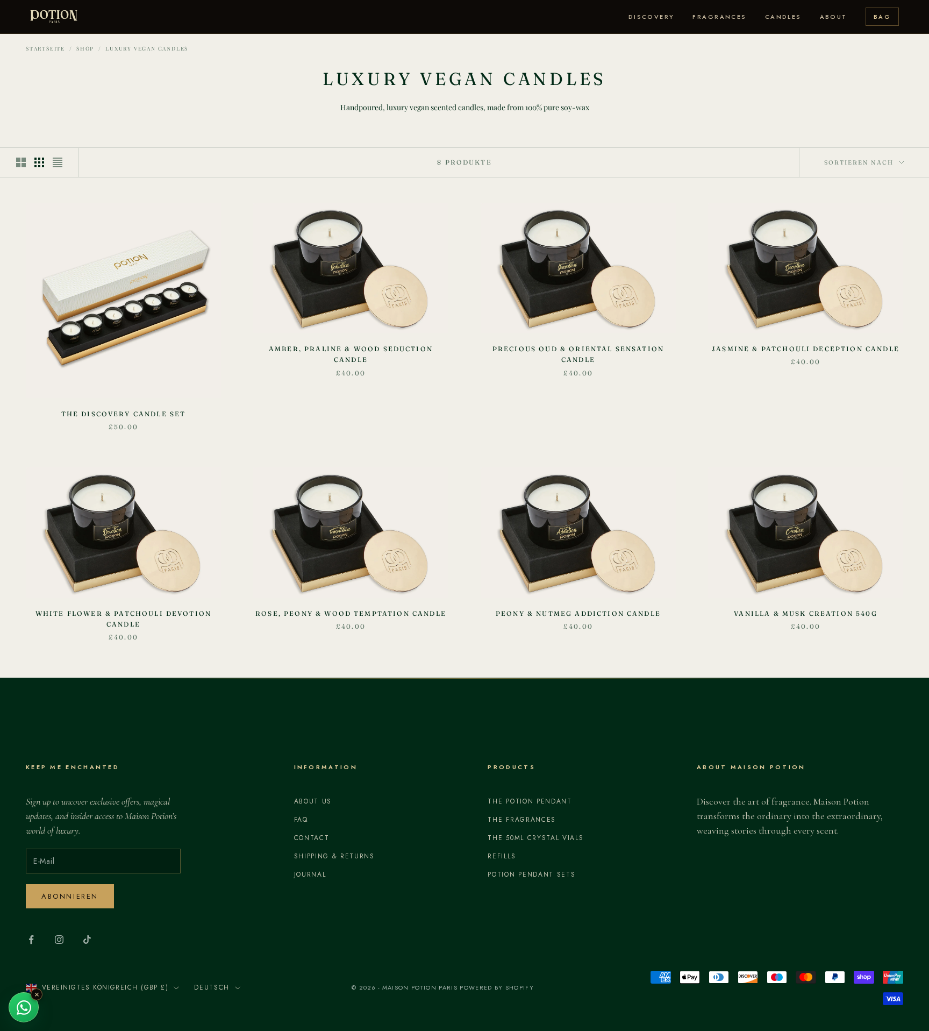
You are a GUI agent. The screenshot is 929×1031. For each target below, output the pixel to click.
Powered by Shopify (497, 987)
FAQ (301, 819)
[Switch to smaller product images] (39, 162)
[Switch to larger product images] (21, 162)
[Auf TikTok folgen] (87, 939)
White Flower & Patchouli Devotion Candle (123, 618)
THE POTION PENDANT (529, 801)
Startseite (45, 48)
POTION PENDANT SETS (531, 874)
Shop (85, 48)
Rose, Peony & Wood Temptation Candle (350, 613)
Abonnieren (69, 896)
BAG (882, 16)
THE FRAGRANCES (522, 819)
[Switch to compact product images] (57, 162)
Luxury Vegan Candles (146, 48)
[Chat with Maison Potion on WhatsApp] (24, 1007)
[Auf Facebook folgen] (31, 939)
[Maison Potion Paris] (53, 16)
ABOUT (833, 16)
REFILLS (502, 856)
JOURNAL (310, 874)
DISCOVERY (651, 16)
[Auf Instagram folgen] (59, 939)
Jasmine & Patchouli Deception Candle (805, 349)
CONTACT (312, 838)
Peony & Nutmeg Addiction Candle (578, 613)
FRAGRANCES (719, 16)
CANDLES (783, 16)
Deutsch (212, 987)
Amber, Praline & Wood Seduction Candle (351, 354)
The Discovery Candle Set (123, 414)
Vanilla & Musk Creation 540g (805, 613)
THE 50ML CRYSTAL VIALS (535, 838)
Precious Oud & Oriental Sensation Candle (578, 354)
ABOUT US (313, 801)
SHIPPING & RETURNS (334, 856)
